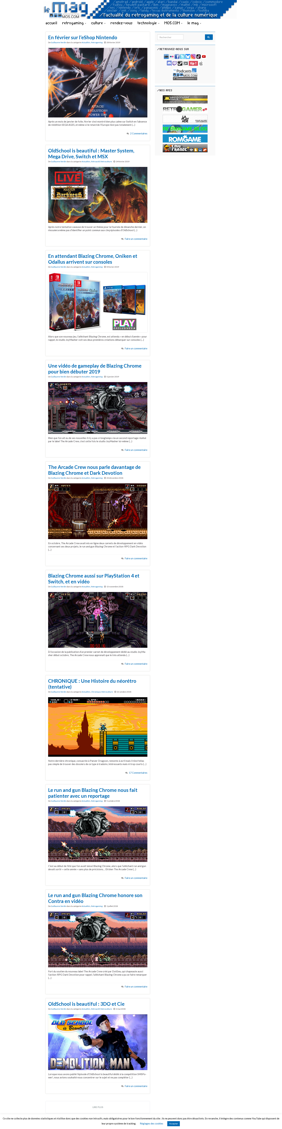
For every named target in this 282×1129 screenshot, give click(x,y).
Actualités (86, 42)
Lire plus (98, 1107)
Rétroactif (95, 161)
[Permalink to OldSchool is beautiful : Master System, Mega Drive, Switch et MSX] (97, 194)
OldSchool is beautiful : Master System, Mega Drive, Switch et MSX (91, 153)
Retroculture (106, 161)
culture (97, 22)
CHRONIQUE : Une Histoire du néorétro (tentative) (92, 684)
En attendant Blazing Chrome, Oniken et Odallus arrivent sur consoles (92, 259)
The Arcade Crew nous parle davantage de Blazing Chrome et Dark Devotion (94, 470)
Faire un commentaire (136, 238)
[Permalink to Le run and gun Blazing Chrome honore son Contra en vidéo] (97, 939)
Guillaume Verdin (58, 42)
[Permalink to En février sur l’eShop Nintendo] (97, 82)
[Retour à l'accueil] (141, 9)
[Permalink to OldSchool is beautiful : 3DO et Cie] (97, 1041)
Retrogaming (96, 42)
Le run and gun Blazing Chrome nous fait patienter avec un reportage (92, 793)
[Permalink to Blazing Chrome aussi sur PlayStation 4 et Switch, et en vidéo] (97, 619)
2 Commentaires (138, 133)
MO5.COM (172, 22)
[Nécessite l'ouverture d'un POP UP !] (185, 73)
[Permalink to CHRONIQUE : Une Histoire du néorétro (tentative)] (97, 726)
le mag (194, 22)
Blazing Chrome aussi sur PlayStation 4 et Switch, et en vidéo (93, 578)
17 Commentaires (138, 772)
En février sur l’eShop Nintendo (82, 37)
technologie (148, 22)
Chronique (96, 692)
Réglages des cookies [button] (151, 1123)
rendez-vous (122, 22)
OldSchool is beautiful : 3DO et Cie (86, 1004)
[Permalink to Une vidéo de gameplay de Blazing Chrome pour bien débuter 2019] (97, 407)
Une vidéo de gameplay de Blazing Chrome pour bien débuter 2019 (94, 368)
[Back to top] (275, 1122)
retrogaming (73, 22)
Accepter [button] (173, 1123)
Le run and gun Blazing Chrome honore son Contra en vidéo (95, 898)
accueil (51, 22)
